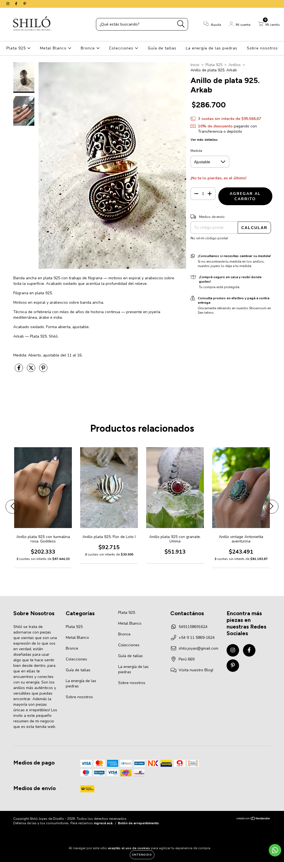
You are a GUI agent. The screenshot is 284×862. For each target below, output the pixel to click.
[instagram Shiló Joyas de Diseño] (8, 3)
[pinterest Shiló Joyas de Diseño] (24, 3)
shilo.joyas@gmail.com (198, 648)
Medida (196, 151)
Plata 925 (16, 48)
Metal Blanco (54, 48)
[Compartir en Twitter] (31, 370)
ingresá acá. (103, 823)
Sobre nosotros (262, 48)
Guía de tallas (162, 48)
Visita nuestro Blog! (196, 670)
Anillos (235, 64)
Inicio (195, 64)
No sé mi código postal (209, 238)
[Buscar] (180, 24)
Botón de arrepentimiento (138, 823)
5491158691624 (193, 626)
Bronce (88, 48)
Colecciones (122, 48)
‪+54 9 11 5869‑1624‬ (197, 637)
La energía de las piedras (211, 48)
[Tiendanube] (253, 819)
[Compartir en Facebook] (19, 370)
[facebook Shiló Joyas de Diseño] (16, 3)
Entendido (142, 855)
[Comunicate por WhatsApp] (275, 850)
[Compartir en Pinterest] (43, 370)
